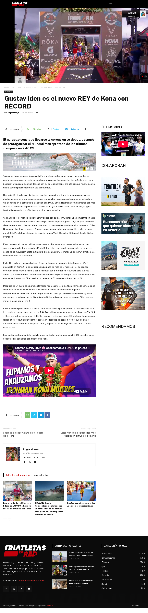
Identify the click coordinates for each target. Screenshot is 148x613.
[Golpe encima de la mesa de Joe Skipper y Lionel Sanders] (59, 556)
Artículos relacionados (17, 475)
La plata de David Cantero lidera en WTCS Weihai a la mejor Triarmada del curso (17, 506)
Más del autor (41, 475)
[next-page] (9, 520)
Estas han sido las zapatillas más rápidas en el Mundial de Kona (78, 434)
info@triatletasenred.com (31, 580)
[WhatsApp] (27, 415)
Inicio (6, 88)
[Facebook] (47, 415)
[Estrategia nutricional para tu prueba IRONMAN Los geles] (59, 570)
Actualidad (16, 88)
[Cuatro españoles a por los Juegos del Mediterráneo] (81, 491)
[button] (110, 3)
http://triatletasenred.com (33, 453)
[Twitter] (34, 415)
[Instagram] (14, 589)
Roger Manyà (13, 113)
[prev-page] (5, 520)
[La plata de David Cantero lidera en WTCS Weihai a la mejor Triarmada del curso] (17, 491)
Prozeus (49, 605)
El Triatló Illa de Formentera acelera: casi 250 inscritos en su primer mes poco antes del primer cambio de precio (49, 509)
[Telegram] (41, 415)
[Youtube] (36, 462)
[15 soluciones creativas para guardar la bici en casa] (59, 584)
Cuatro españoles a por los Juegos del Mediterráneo (81, 504)
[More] (86, 129)
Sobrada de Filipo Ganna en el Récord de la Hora (23, 434)
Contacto (135, 605)
